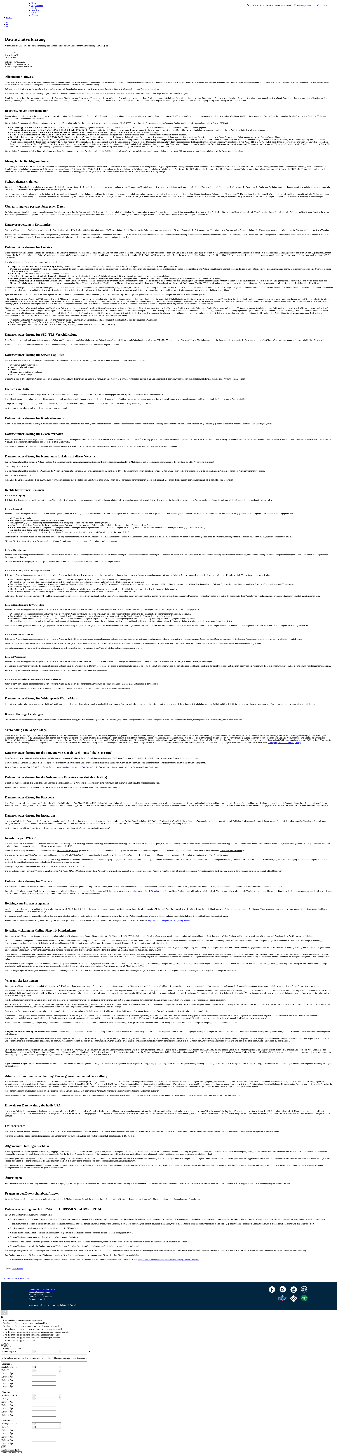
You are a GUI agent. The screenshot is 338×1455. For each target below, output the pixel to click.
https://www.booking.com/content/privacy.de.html (169, 920)
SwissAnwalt (17, 1269)
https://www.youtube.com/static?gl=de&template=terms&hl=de (145, 891)
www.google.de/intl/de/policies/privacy (284, 742)
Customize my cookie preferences (15, 1278)
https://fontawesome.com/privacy (107, 787)
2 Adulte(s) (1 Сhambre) (11, 1348)
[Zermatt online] (282, 1302)
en (7, 24)
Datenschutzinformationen (231, 850)
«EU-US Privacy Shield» (67, 850)
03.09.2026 (6, 1346)
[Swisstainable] (304, 1301)
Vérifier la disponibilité (10, 1450)
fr (7, 27)
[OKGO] (293, 1301)
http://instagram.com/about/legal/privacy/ (93, 828)
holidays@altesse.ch (305, 5)
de (7, 22)
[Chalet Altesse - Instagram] (282, 1292)
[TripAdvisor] (304, 1292)
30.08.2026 (6, 1344)
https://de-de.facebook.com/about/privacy (311, 805)
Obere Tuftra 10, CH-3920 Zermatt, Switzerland (270, 5)
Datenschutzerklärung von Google (53, 408)
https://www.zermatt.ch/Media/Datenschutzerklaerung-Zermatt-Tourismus (168, 1260)
